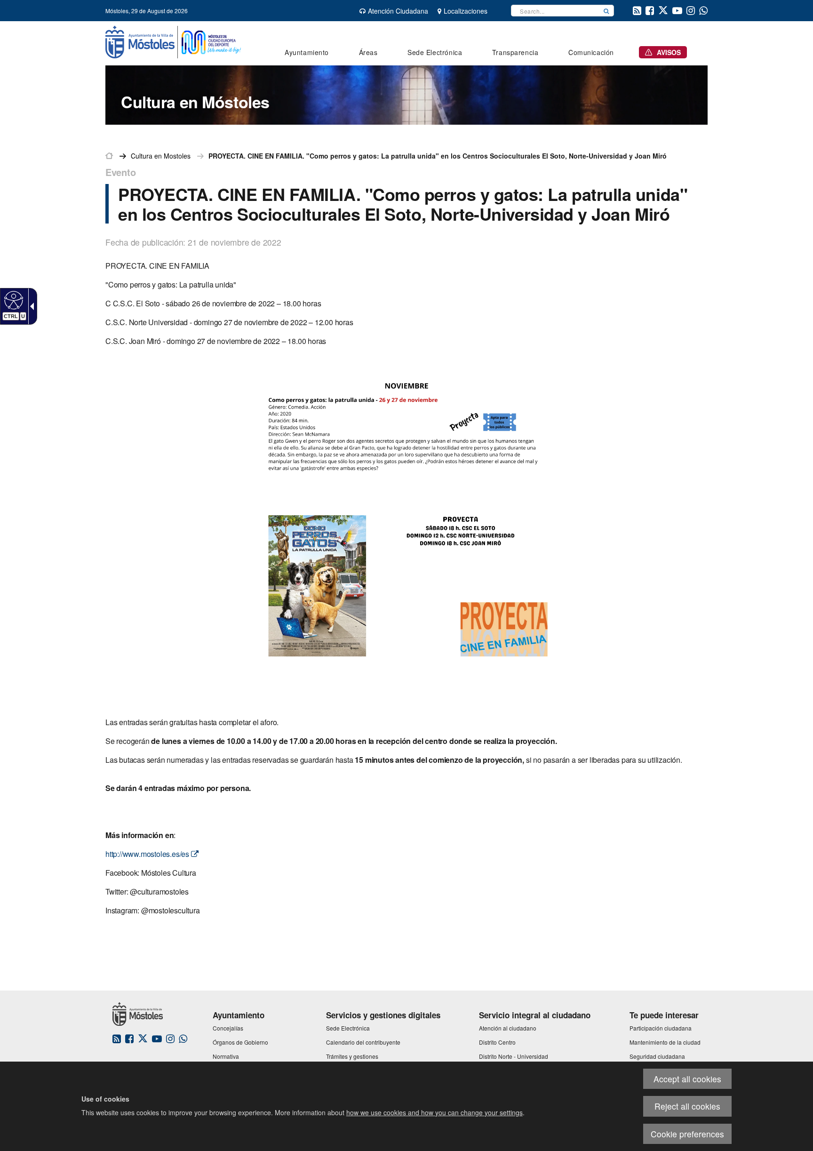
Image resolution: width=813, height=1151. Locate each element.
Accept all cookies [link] (687, 1079)
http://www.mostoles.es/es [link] (148, 853)
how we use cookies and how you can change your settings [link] (434, 1112)
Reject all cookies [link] (687, 1106)
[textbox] (555, 10)
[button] (606, 10)
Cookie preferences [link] (687, 1134)
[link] (12, 299)
